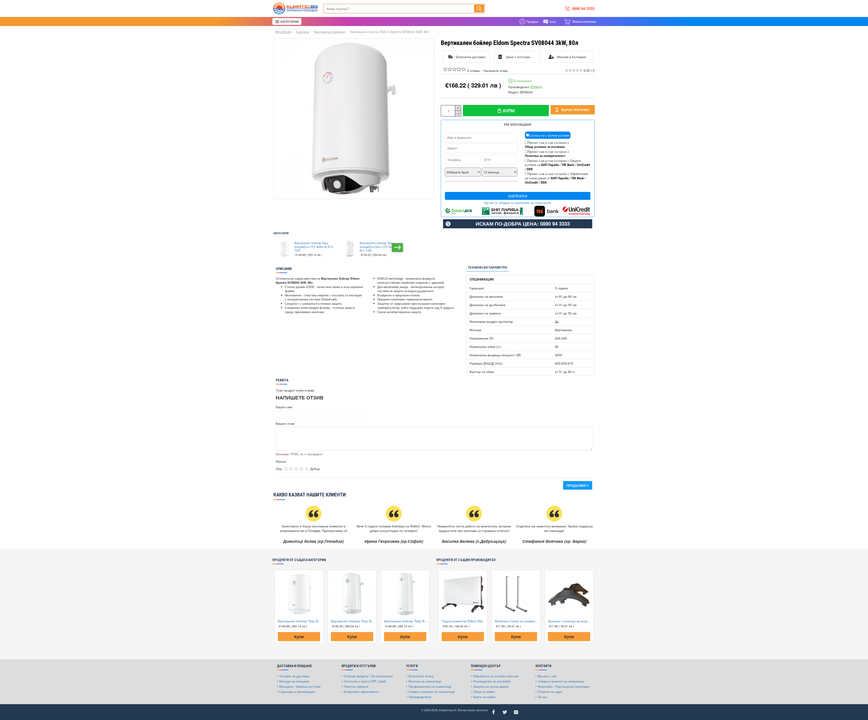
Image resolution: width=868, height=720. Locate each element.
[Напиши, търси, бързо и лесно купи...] (479, 8)
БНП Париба (550, 165)
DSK (530, 169)
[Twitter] (504, 712)
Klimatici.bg (283, 31)
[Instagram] (516, 712)
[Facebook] (493, 712)
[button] (278, 247)
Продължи (576, 485)
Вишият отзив (285, 423)
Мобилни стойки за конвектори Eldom (517, 621)
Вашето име (284, 407)
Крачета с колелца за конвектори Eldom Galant (570, 621)
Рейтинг (281, 461)
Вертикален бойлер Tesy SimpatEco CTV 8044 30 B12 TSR (313, 247)
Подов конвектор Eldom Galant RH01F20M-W (464, 621)
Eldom (536, 87)
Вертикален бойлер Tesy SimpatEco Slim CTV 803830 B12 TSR (406, 621)
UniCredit (583, 165)
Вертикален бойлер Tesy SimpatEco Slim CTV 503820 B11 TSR (379, 247)
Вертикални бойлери (329, 31)
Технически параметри (487, 267)
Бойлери (302, 31)
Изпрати (517, 196)
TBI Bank (567, 165)
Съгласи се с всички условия (549, 135)
